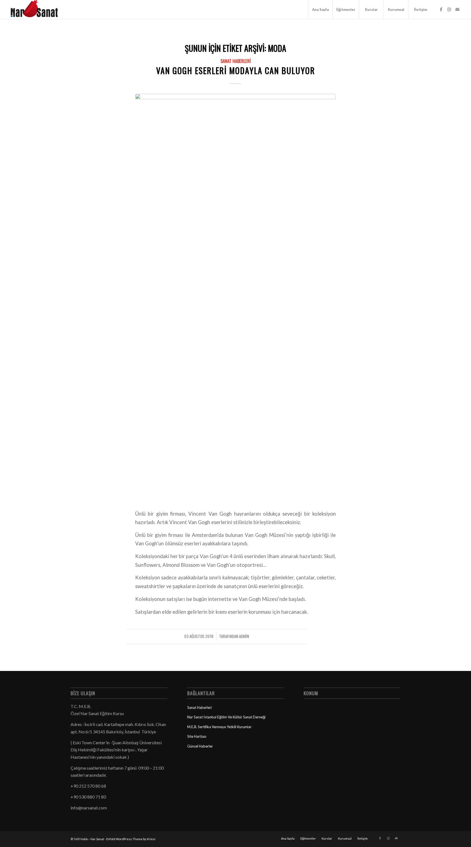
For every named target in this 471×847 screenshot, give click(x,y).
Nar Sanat (97, 839)
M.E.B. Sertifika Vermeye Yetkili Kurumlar (219, 727)
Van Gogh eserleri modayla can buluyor (235, 70)
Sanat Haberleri (236, 61)
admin (244, 636)
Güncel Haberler (200, 746)
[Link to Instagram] (449, 9)
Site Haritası (196, 736)
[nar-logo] (37, 9)
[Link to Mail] (457, 9)
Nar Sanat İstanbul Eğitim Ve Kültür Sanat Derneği (226, 717)
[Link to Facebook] (441, 9)
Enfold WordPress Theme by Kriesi (130, 839)
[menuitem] (320, 9)
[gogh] (235, 298)
